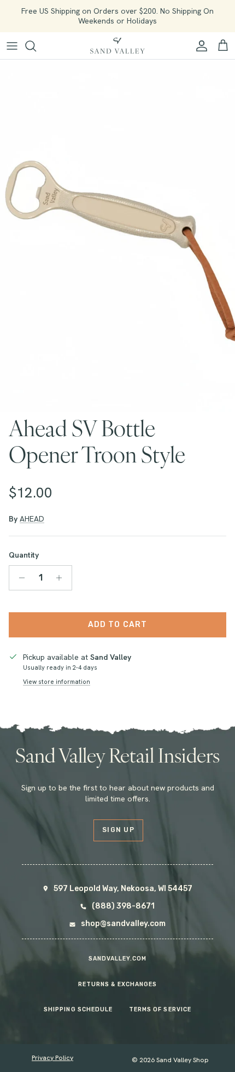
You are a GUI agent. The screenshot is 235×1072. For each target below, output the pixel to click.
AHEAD (32, 519)
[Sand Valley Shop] (117, 46)
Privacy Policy (52, 1057)
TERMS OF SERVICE (160, 1009)
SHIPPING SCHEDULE (78, 1009)
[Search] (36, 46)
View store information (56, 682)
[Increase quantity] (62, 578)
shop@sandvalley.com (123, 923)
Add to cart (117, 624)
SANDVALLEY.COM (118, 958)
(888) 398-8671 (123, 906)
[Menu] (12, 46)
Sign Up (118, 830)
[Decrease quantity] (18, 578)
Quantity (24, 555)
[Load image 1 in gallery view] (117, 236)
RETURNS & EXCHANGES (117, 984)
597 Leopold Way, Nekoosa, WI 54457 (123, 888)
